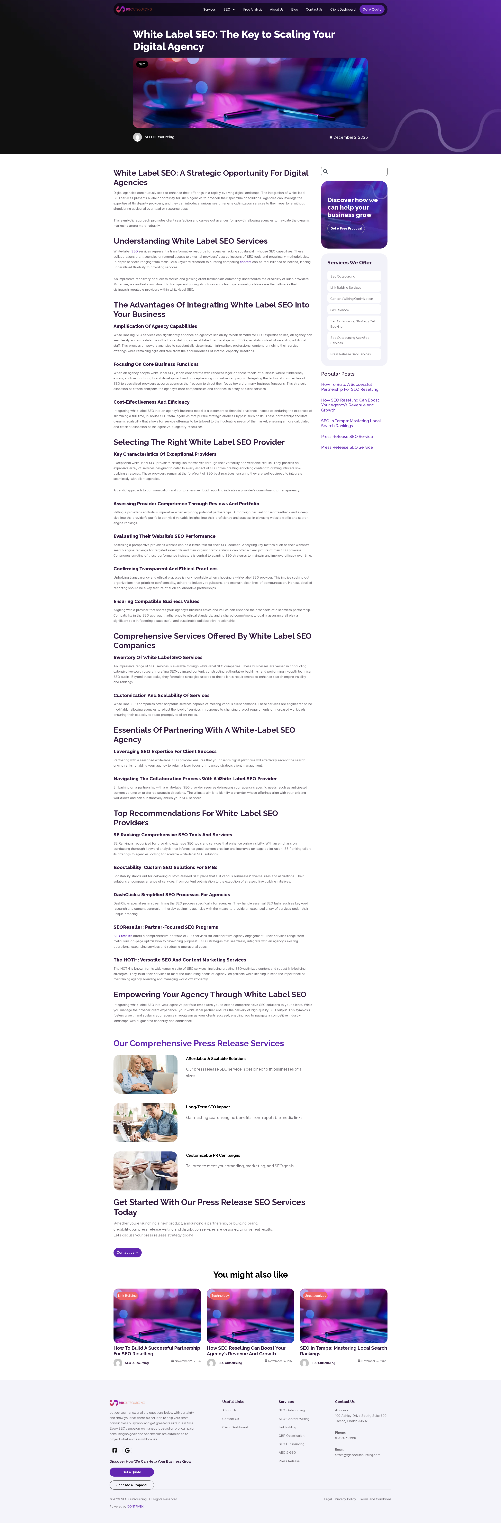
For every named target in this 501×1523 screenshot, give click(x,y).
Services (209, 9)
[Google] (127, 1450)
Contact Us (314, 9)
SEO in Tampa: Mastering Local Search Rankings (351, 423)
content (245, 262)
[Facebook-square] (114, 1450)
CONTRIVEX (135, 1506)
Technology (220, 1296)
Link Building (127, 1296)
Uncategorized (315, 1296)
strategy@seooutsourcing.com (357, 1455)
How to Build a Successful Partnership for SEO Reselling (349, 387)
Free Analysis (252, 9)
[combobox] (354, 171)
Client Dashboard (343, 9)
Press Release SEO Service (347, 436)
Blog (294, 9)
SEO (226, 9)
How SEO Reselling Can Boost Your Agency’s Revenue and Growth (350, 405)
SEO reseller (123, 936)
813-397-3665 (345, 1438)
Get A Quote (372, 9)
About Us (276, 9)
